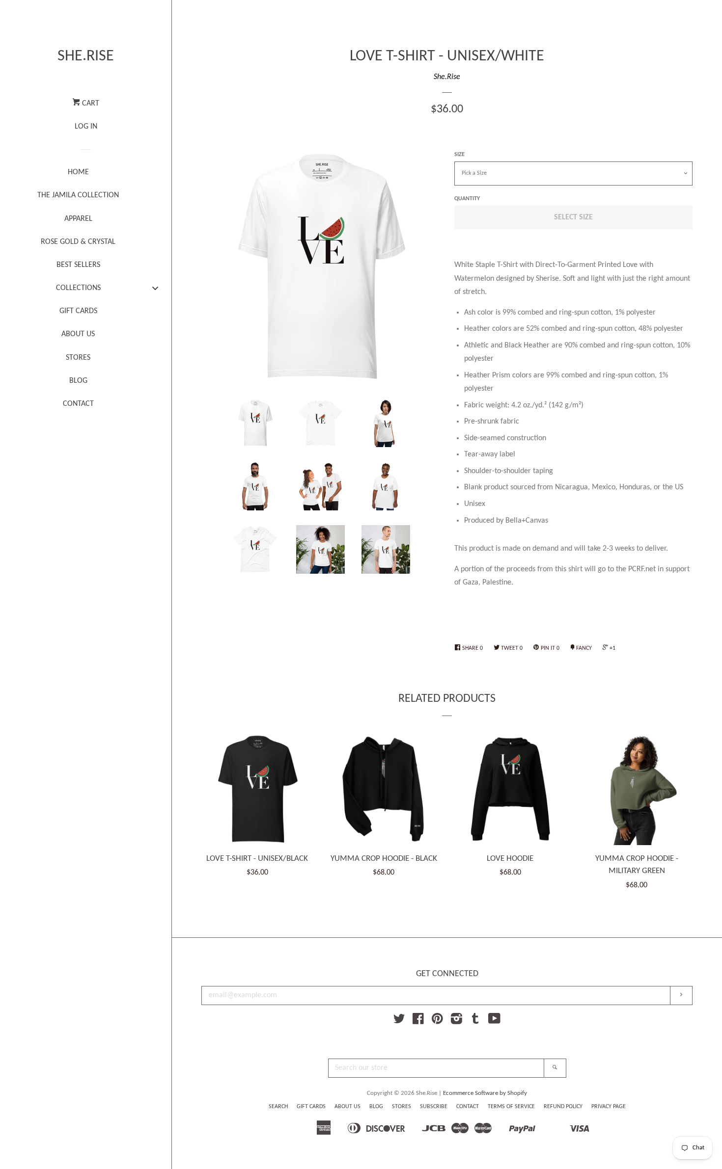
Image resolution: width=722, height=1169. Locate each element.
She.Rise (85, 56)
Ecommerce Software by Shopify (485, 1093)
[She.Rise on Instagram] (456, 1021)
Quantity (467, 199)
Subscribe (433, 1107)
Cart (89, 103)
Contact (467, 1107)
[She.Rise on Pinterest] (437, 1021)
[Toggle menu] (155, 288)
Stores (401, 1107)
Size (459, 155)
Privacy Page (608, 1107)
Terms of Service (511, 1107)
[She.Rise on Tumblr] (475, 1021)
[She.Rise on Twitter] (399, 1021)
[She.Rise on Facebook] (418, 1021)
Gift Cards (311, 1107)
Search (278, 1107)
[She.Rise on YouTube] (494, 1021)
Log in (86, 127)
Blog (376, 1107)
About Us (347, 1107)
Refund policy (563, 1107)
